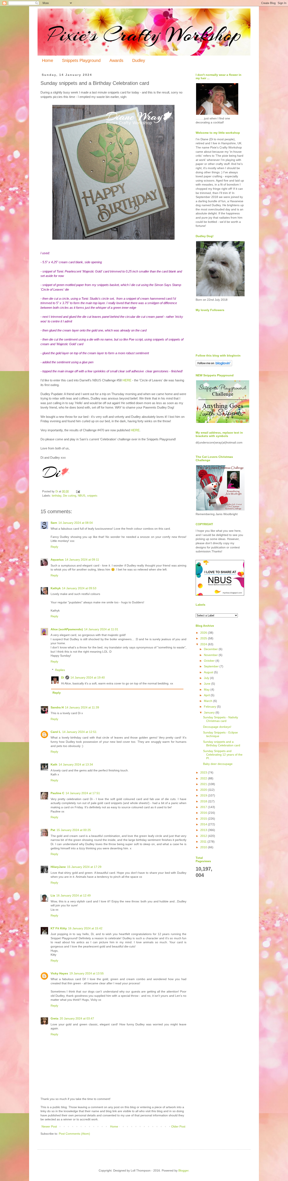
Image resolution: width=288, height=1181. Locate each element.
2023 (204, 772)
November (211, 655)
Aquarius (57, 559)
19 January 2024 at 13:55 (86, 973)
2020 (204, 789)
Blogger (183, 1170)
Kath (54, 764)
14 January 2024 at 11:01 (101, 629)
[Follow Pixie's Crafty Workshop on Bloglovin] (214, 365)
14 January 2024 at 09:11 (82, 559)
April (207, 695)
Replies (60, 670)
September (211, 666)
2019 (204, 795)
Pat (53, 830)
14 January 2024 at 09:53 (79, 588)
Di (62, 677)
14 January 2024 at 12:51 (79, 731)
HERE (126, 380)
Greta (54, 1018)
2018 (204, 801)
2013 (204, 830)
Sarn (54, 522)
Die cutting (69, 495)
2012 (204, 836)
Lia (53, 895)
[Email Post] (78, 491)
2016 (204, 812)
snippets (92, 495)
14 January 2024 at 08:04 (75, 522)
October (209, 660)
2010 (204, 847)
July (207, 678)
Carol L (56, 731)
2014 (204, 824)
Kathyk (56, 588)
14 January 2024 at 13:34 (76, 764)
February (210, 706)
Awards (116, 60)
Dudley (138, 60)
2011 (203, 841)
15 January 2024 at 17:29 (84, 866)
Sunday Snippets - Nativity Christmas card (220, 719)
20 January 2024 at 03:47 (77, 1018)
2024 (204, 644)
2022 (204, 778)
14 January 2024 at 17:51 (83, 793)
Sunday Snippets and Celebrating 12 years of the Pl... (222, 754)
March (208, 701)
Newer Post (49, 1126)
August (209, 672)
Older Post (178, 1126)
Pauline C (57, 793)
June (207, 683)
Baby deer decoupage (218, 764)
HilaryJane (58, 866)
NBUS (81, 495)
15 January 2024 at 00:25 (74, 830)
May (207, 689)
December (211, 649)
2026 (204, 632)
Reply (54, 546)
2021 (204, 784)
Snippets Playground (81, 60)
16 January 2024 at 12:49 (73, 895)
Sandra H (57, 707)
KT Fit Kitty (59, 928)
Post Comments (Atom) (74, 1133)
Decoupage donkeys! (217, 726)
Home (47, 60)
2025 (204, 638)
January (209, 712)
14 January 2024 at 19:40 (87, 677)
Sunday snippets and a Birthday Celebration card (221, 743)
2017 (204, 807)
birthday (56, 495)
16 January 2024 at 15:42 (85, 928)
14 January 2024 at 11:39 (82, 707)
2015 (204, 818)
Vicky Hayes (59, 973)
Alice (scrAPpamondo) (67, 629)
